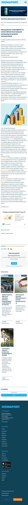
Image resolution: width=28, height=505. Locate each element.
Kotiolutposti (4, 443)
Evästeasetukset (5, 493)
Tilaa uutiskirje (17, 499)
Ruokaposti (4, 439)
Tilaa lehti (4, 453)
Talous (2, 24)
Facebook (4, 473)
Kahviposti (4, 441)
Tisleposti (4, 437)
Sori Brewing (4, 158)
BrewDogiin (4, 180)
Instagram (4, 475)
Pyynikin (11, 139)
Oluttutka (4, 455)
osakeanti (9, 246)
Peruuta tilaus (5, 421)
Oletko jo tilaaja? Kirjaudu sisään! (14, 266)
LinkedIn (3, 478)
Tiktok (3, 480)
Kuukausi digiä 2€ (7, 257)
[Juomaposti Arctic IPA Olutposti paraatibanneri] (14, 11)
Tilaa (14, 395)
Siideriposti (4, 435)
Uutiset (3, 429)
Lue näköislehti (5, 460)
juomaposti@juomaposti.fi (7, 417)
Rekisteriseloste (5, 495)
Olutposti (4, 433)
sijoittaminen (21, 246)
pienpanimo (15, 246)
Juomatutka (4, 458)
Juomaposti (4, 431)
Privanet (20, 83)
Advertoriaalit (4, 446)
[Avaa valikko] (26, 2)
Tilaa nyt (14, 263)
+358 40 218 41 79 (5, 419)
